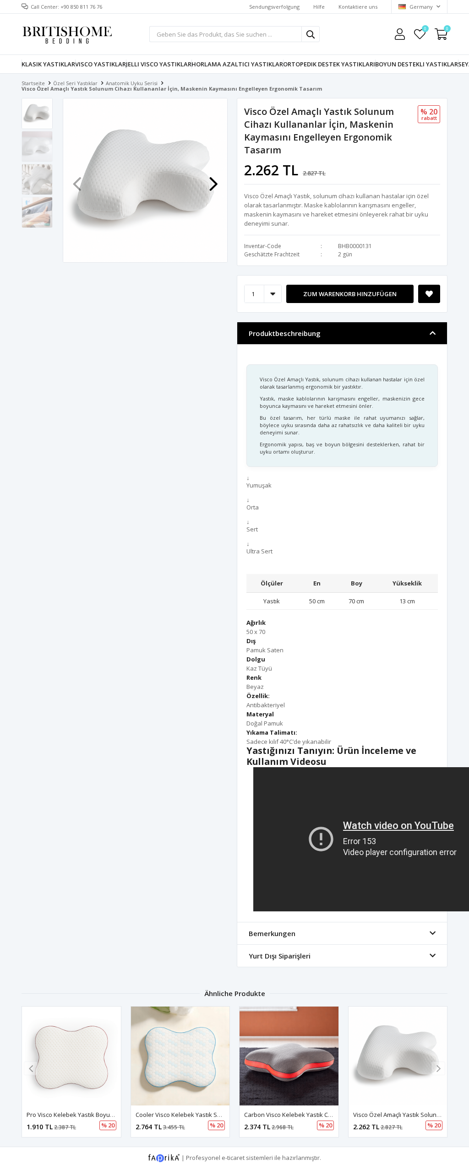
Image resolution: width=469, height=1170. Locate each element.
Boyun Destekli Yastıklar (416, 64)
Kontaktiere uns (357, 6)
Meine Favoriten (424, 30)
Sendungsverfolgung (274, 6)
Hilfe (319, 6)
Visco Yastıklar (100, 64)
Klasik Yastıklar (48, 64)
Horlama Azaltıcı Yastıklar (237, 64)
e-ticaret (233, 1158)
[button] (213, 179)
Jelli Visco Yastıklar (158, 64)
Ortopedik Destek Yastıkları (329, 64)
